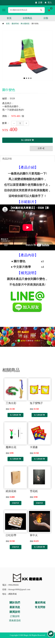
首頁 (9, 18)
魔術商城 (15, 24)
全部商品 (27, 18)
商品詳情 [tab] (7, 158)
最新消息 (15, 607)
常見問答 (40, 607)
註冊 (40, 2)
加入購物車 (14, 415)
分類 (45, 18)
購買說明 (15, 611)
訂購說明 (15, 616)
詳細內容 (15, 503)
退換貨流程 (15, 620)
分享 (40, 148)
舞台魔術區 (25, 24)
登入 (50, 2)
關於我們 (15, 602)
